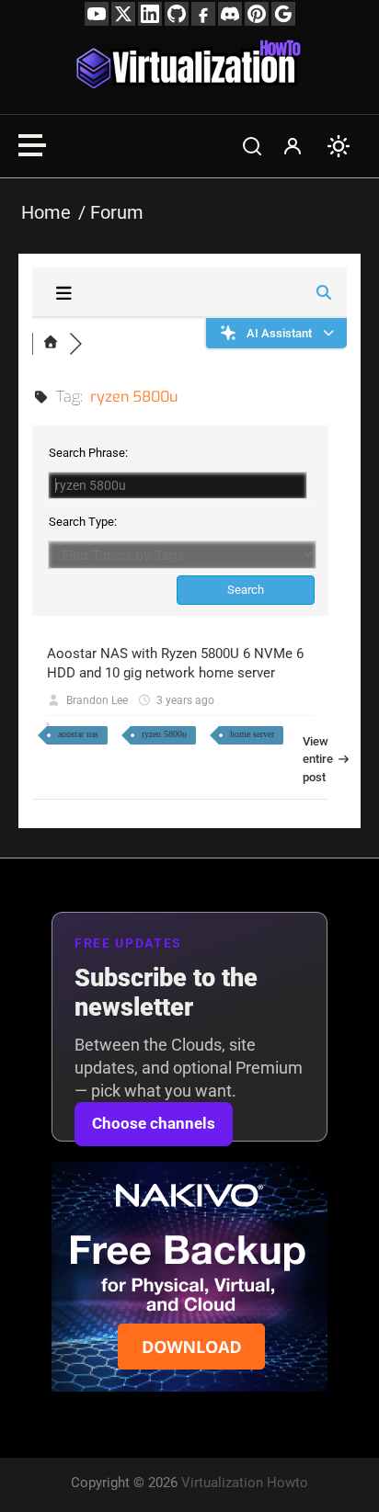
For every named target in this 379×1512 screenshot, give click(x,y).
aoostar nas (78, 734)
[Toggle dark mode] (338, 146)
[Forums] (50, 343)
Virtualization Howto (244, 1482)
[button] (252, 146)
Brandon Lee (97, 700)
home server (252, 734)
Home (46, 212)
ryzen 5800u (164, 734)
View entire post (308, 759)
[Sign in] (292, 146)
